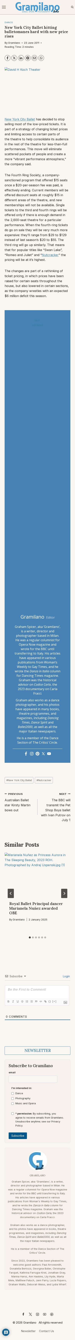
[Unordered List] (31, 1001)
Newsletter (28, 1331)
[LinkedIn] (21, 58)
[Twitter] (43, 754)
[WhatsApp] (41, 58)
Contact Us (46, 1331)
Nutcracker (50, 255)
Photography (22, 1098)
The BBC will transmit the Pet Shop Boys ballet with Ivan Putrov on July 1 (55, 807)
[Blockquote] (36, 1001)
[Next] (64, 893)
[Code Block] (40, 1001)
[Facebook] (7, 58)
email (12, 1072)
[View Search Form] (72, 7)
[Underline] (17, 1001)
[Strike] (22, 1001)
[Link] (45, 1001)
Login (66, 976)
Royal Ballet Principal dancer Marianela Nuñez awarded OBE (36, 908)
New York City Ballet (20, 119)
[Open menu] (4, 7)
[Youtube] (49, 754)
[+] (54, 1001)
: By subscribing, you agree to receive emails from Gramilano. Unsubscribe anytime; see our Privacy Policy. (39, 1119)
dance (9, 22)
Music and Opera (25, 1103)
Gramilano (14, 42)
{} (49, 1001)
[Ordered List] (26, 1001)
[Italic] (13, 1001)
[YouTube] (45, 1314)
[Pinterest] (28, 58)
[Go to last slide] (11, 893)
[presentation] (37, 875)
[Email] (34, 58)
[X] (14, 58)
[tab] (30, 937)
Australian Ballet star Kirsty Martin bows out (17, 802)
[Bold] (8, 1001)
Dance (19, 1093)
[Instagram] (32, 754)
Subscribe (17, 1135)
